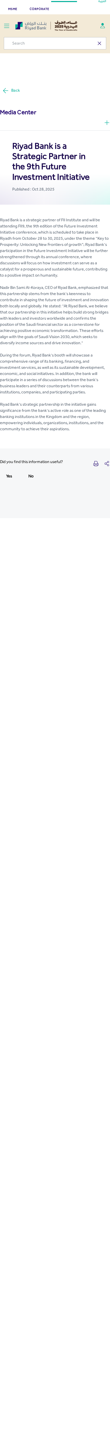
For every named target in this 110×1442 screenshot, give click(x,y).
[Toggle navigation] (6, 26)
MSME (12, 9)
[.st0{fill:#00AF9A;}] (102, 25)
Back (15, 90)
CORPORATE (39, 9)
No (31, 476)
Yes (9, 476)
